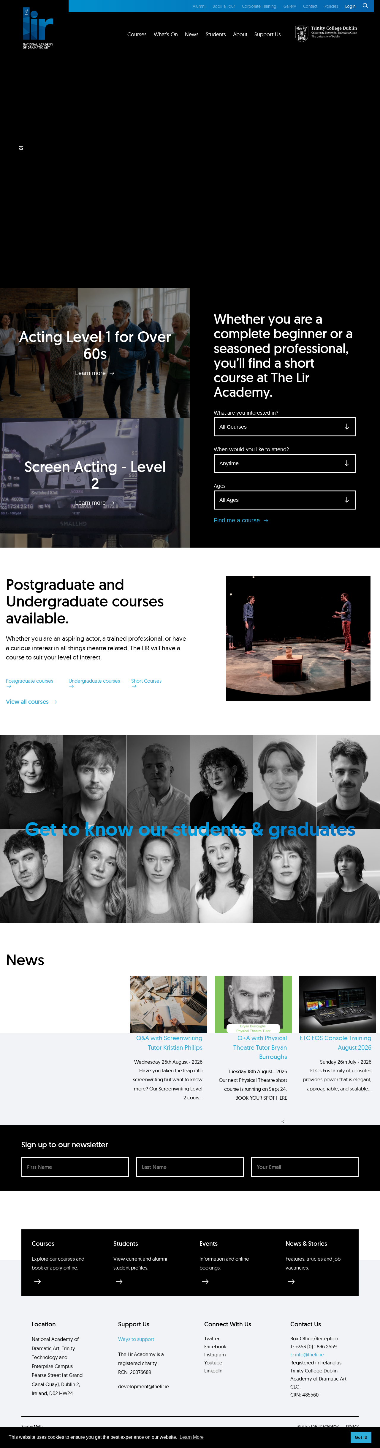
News (192, 34)
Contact (310, 6)
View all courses (28, 702)
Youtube (213, 1362)
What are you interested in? (246, 412)
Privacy (352, 1426)
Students (216, 34)
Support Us (267, 34)
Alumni (199, 6)
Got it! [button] (361, 1437)
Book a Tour (224, 6)
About (240, 34)
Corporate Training (259, 6)
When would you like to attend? (251, 449)
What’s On (166, 34)
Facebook (215, 1346)
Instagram (215, 1354)
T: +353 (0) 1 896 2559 (313, 1346)
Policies (331, 6)
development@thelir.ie (143, 1386)
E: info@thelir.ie (307, 1354)
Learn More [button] (192, 1437)
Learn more (91, 373)
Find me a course (238, 520)
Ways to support (136, 1339)
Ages (220, 485)
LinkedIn (213, 1370)
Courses (137, 34)
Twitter (211, 1338)
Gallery (290, 6)
